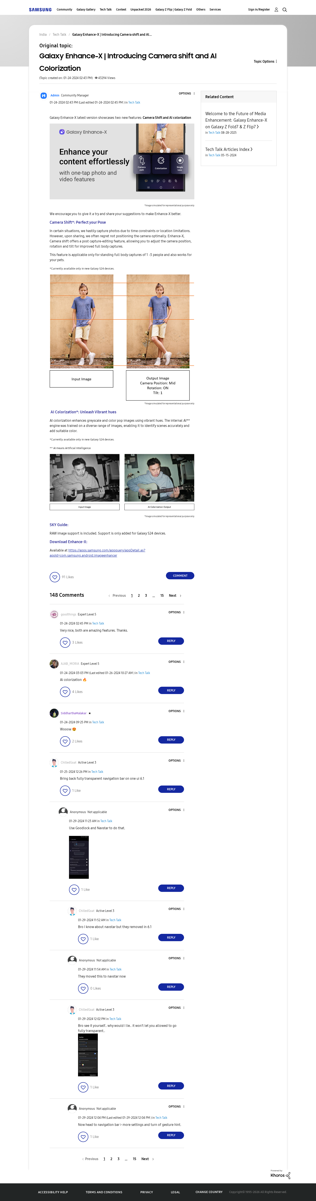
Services (215, 9)
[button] (187, 94)
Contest (121, 9)
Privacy (146, 1192)
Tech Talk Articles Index (227, 149)
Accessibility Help (53, 1192)
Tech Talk (106, 9)
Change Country (209, 1192)
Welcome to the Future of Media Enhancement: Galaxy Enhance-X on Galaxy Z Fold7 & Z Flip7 (236, 120)
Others (200, 9)
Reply (171, 641)
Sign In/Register (259, 9)
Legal (175, 1192)
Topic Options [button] (264, 61)
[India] (40, 10)
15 (162, 596)
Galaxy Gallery (86, 9)
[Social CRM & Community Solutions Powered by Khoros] (280, 1174)
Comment (180, 576)
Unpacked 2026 (140, 9)
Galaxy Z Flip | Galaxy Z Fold (173, 9)
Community (64, 9)
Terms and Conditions (104, 1192)
